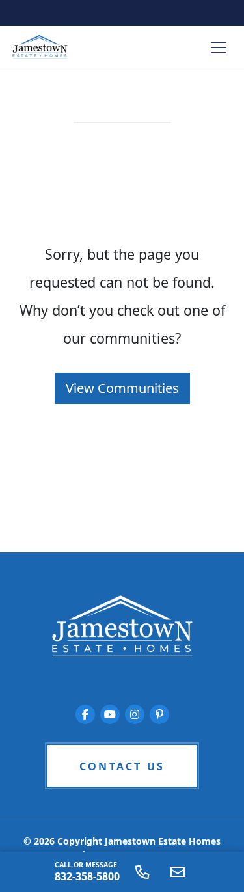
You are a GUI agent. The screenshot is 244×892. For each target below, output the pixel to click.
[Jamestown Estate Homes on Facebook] (85, 714)
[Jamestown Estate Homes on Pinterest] (159, 714)
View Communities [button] (122, 388)
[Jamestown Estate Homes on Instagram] (134, 714)
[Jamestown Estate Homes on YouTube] (110, 714)
